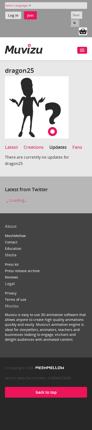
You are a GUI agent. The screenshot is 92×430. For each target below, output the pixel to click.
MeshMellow (15, 235)
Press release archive (22, 270)
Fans (77, 147)
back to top (46, 392)
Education (13, 248)
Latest (11, 147)
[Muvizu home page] (23, 48)
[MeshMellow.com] (49, 368)
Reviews (11, 277)
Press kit (12, 264)
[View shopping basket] (83, 31)
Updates (58, 147)
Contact (11, 242)
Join (30, 15)
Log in (13, 15)
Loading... (18, 200)
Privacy (10, 293)
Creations (34, 147)
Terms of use (15, 299)
